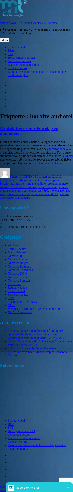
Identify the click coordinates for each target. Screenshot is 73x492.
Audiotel (13, 245)
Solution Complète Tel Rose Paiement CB (34, 348)
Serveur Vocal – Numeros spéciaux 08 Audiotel (29, 23)
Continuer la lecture (51, 163)
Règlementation (17, 287)
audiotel (68, 156)
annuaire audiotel (35, 183)
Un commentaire (20, 197)
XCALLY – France (20, 312)
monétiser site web (18, 194)
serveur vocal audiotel (44, 194)
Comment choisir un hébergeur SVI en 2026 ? (36, 337)
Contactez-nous (17, 68)
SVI (10, 54)
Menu (5, 40)
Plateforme (6, 183)
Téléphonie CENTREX (22, 301)
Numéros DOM (17, 273)
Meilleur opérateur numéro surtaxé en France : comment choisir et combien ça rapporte (36, 332)
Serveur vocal (16, 47)
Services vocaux (18, 294)
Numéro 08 (15, 256)
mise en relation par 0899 (32, 190)
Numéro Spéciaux (51, 180)
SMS (11, 298)
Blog (11, 50)
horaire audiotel (47, 187)
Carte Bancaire (17, 248)
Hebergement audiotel (21, 57)
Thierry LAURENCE (23, 176)
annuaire (18, 183)
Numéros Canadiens (20, 270)
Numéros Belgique (19, 266)
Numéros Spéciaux (19, 61)
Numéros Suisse (18, 277)
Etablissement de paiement (24, 64)
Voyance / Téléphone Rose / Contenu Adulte (35, 308)
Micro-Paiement (29, 180)
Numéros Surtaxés (19, 280)
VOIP (11, 305)
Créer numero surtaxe (23, 187)
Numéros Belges (18, 263)
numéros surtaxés (59, 149)
